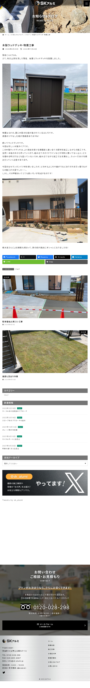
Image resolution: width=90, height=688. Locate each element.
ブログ (17, 269)
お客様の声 (52, 654)
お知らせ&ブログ (54, 662)
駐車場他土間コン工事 (12, 321)
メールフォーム (46, 625)
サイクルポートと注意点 (11, 439)
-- (51, 607)
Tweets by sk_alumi (12, 500)
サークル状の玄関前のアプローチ (14, 411)
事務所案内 (52, 658)
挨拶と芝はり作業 (10, 376)
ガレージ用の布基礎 (9, 430)
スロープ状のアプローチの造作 (14, 420)
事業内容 (51, 645)
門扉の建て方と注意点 (10, 449)
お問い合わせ (53, 666)
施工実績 (51, 649)
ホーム (50, 641)
